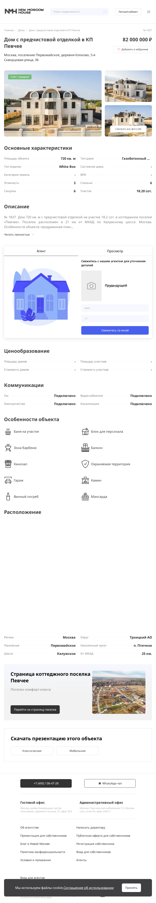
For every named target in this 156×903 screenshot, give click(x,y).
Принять (131, 888)
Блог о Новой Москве (35, 844)
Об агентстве (29, 827)
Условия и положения (35, 860)
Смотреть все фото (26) (128, 128)
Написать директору (90, 827)
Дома (21, 30)
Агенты (81, 860)
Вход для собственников (93, 852)
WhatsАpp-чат (112, 783)
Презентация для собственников (43, 835)
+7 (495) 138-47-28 (46, 783)
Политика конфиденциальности (42, 852)
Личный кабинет (128, 11)
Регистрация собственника (95, 844)
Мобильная (77, 751)
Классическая (31, 751)
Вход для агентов (32, 878)
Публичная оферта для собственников (103, 835)
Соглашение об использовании (89, 888)
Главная (9, 30)
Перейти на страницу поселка (35, 709)
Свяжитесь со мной (115, 330)
